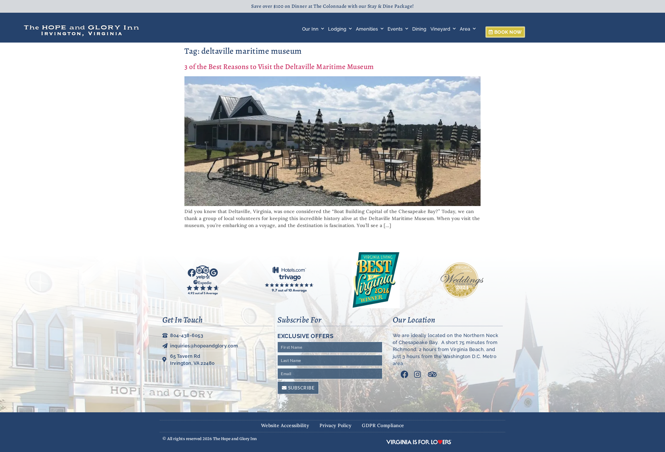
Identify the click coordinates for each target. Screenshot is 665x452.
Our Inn (310, 29)
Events (395, 29)
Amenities (367, 29)
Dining (419, 29)
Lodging (337, 29)
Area (465, 29)
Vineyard (440, 29)
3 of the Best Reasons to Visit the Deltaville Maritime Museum (279, 67)
